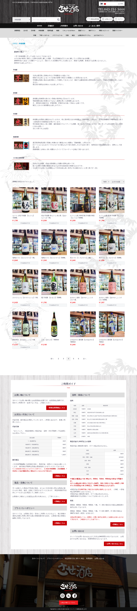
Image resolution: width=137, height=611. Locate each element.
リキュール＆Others (68, 30)
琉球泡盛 (50, 30)
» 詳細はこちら (59, 476)
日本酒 (33, 30)
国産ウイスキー (117, 30)
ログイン (121, 19)
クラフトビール (57, 35)
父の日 (25, 30)
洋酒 (34, 35)
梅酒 (57, 30)
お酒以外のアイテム (84, 35)
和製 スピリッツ (104, 30)
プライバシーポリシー (55, 558)
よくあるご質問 (94, 25)
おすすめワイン (99, 35)
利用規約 (89, 558)
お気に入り (108, 19)
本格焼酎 (41, 30)
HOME (39, 25)
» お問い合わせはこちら (114, 544)
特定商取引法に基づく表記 (74, 558)
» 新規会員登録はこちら (56, 408)
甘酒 (67, 35)
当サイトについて (38, 558)
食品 (73, 35)
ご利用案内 (64, 25)
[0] (101, 4)
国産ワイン (81, 30)
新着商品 (17, 30)
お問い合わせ (78, 25)
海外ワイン (92, 30)
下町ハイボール (44, 35)
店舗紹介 (51, 25)
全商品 (14, 43)
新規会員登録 (95, 19)
